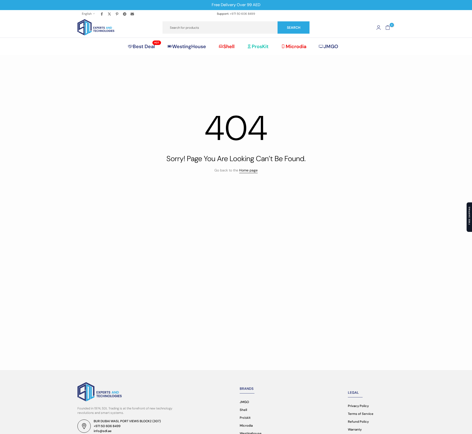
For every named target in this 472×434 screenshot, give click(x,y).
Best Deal (146, 46)
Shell (229, 46)
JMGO (331, 46)
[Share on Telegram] (125, 13)
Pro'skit (245, 418)
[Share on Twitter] (110, 13)
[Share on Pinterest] (117, 13)
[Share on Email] (132, 13)
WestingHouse (189, 46)
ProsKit (260, 46)
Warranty (355, 429)
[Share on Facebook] (102, 13)
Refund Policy (358, 422)
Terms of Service (360, 414)
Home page (248, 170)
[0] (387, 27)
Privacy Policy (358, 406)
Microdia (296, 46)
